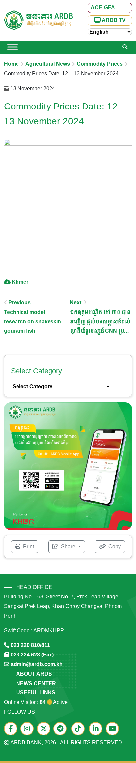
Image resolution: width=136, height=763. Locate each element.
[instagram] (28, 729)
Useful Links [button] (35, 692)
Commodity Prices (100, 64)
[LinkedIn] (97, 729)
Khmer (20, 282)
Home (11, 64)
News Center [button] (36, 683)
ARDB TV (113, 20)
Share (68, 546)
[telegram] (61, 729)
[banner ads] (68, 466)
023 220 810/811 (30, 645)
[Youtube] (114, 729)
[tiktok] (79, 729)
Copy (114, 546)
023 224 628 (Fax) (32, 654)
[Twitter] (45, 729)
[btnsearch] (125, 47)
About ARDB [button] (34, 674)
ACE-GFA (103, 7)
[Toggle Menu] (12, 47)
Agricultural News (47, 64)
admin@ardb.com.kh (37, 664)
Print (28, 546)
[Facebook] (12, 729)
